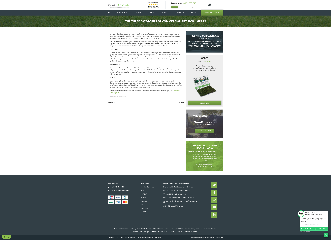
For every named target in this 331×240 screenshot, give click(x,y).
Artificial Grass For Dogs (141, 232)
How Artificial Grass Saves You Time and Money (178, 198)
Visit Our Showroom (147, 187)
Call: (117, 187)
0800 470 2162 (208, 164)
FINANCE (193, 13)
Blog (142, 205)
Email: (120, 190)
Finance (143, 198)
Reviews (143, 212)
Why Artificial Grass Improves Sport (174, 194)
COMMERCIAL (181, 13)
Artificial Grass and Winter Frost (173, 206)
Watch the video (204, 131)
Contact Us (144, 208)
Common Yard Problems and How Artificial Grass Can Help (180, 201)
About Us (144, 201)
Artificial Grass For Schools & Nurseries (163, 232)
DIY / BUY (138, 13)
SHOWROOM (164, 13)
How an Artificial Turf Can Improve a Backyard (178, 187)
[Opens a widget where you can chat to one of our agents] (6, 237)
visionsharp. (219, 238)
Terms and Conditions (121, 229)
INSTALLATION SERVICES (122, 13)
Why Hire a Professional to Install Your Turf (177, 190)
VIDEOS (151, 13)
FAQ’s (142, 190)
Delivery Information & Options (141, 229)
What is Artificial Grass (160, 229)
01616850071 (207, 62)
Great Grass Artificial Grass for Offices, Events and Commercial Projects (193, 229)
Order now (204, 103)
